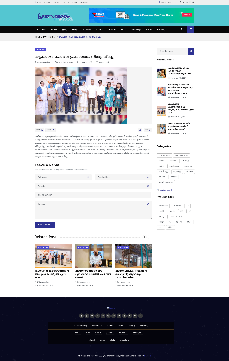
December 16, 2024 (178, 78)
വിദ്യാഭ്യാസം (138, 333)
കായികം (112, 30)
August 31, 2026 (43, 2)
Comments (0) (86, 62)
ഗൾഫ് (86, 30)
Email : (49, 130)
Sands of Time (175, 217)
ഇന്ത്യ (64, 30)
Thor (161, 227)
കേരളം (75, 30)
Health (161, 211)
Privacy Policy (60, 2)
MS (189, 211)
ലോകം (54, 30)
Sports (179, 222)
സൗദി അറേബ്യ (166, 182)
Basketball (163, 206)
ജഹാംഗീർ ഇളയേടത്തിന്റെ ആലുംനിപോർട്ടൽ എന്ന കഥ (52, 274)
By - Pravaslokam (44, 62)
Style (189, 222)
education (177, 206)
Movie (172, 211)
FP (188, 206)
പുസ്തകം (174, 166)
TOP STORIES (40, 30)
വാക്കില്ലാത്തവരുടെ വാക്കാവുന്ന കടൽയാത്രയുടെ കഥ (179, 71)
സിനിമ (149, 30)
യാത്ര (123, 30)
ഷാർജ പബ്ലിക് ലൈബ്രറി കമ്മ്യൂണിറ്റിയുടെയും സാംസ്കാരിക (131, 274)
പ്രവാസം (99, 30)
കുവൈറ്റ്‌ (144, 326)
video (170, 227)
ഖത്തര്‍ (110, 326)
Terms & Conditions (79, 2)
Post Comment (45, 225)
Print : (38, 130)
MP (181, 211)
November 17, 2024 (44, 285)
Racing (161, 217)
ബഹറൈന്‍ (97, 326)
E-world (147, 356)
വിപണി (162, 177)
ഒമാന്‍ (161, 161)
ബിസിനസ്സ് (163, 171)
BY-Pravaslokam (43, 282)
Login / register (168, 2)
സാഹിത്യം (161, 30)
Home (37, 37)
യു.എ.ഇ (177, 171)
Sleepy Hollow (165, 222)
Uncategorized (181, 155)
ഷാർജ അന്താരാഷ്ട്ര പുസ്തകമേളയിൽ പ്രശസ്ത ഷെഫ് (93, 274)
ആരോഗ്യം (136, 30)
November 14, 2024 (65, 62)
